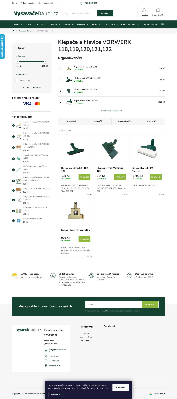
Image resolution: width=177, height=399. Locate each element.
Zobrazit (84, 177)
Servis (14, 3)
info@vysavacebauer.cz (57, 350)
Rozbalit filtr (30, 87)
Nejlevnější (71, 121)
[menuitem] (18, 24)
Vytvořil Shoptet (159, 394)
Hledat (105, 13)
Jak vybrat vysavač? (45, 3)
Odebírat (150, 304)
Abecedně (151, 121)
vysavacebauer (54, 365)
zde (106, 388)
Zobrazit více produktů (110, 111)
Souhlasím (121, 387)
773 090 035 (53, 356)
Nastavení (55, 394)
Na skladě (24, 80)
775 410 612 (53, 361)
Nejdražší (98, 121)
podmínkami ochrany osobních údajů (124, 311)
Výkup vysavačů (27, 3)
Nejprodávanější (125, 121)
